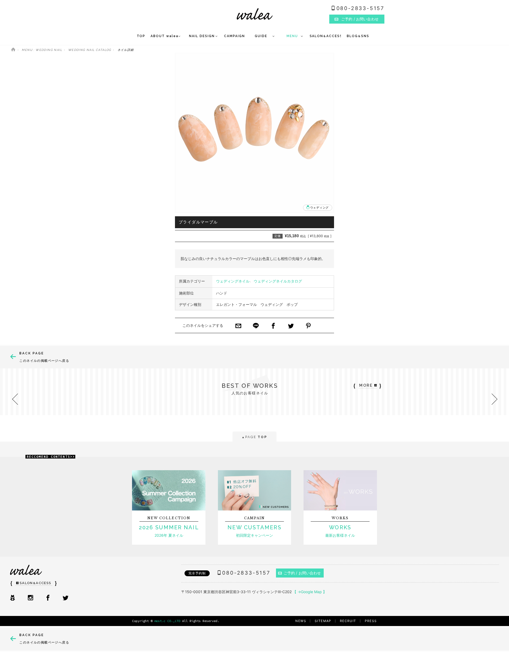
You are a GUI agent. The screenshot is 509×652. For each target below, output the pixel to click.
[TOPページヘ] (13, 50)
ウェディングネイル (232, 281)
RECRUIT (348, 621)
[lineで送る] (256, 326)
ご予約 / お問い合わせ (302, 573)
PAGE (254, 437)
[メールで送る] (238, 326)
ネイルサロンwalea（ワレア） (255, 14)
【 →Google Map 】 (310, 591)
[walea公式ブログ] (12, 598)
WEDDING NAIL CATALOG (89, 50)
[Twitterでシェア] (291, 326)
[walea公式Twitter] (65, 598)
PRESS (371, 621)
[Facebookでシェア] (273, 326)
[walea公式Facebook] (48, 598)
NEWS (300, 621)
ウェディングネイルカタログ (278, 281)
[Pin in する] (308, 326)
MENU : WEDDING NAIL (42, 50)
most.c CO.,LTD (167, 621)
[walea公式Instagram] (30, 598)
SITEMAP (323, 621)
